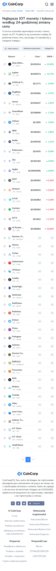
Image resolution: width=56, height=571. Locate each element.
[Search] (46, 4)
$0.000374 (36, 74)
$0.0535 (37, 151)
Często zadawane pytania (15, 561)
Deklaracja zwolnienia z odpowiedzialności (14, 532)
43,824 (20, 11)
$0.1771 (37, 83)
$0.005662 (36, 209)
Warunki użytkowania (14, 520)
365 (32, 11)
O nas (14, 516)
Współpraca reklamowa (15, 546)
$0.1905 (37, 122)
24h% (49, 56)
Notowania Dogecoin (39, 534)
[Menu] (52, 4)
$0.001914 (36, 64)
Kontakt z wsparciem (14, 556)
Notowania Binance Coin (39, 529)
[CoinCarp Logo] (13, 4)
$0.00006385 (34, 170)
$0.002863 (36, 199)
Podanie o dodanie (14, 551)
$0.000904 (36, 228)
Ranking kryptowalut (32, 48)
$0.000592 (36, 180)
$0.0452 (37, 219)
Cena (37, 56)
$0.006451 (36, 132)
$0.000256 (36, 141)
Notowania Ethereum (39, 524)
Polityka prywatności (14, 525)
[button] (36, 503)
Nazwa (11, 56)
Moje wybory (13, 48)
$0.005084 (36, 93)
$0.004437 (36, 103)
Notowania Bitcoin (39, 519)
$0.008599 (36, 112)
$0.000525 (36, 190)
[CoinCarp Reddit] (24, 503)
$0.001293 (36, 161)
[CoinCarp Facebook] (18, 503)
